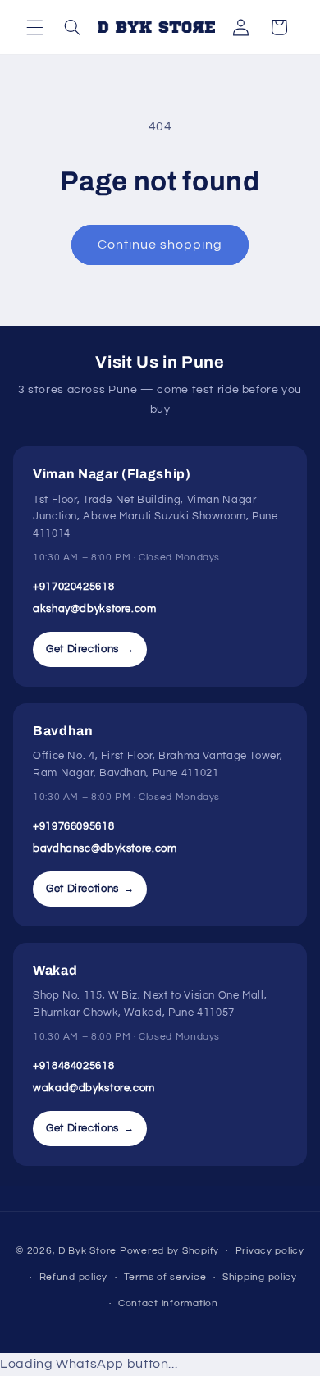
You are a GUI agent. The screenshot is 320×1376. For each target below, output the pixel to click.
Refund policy (73, 1277)
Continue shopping (160, 244)
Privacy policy (269, 1250)
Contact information (168, 1303)
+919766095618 (73, 826)
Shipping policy (259, 1277)
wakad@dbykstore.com (94, 1088)
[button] (34, 27)
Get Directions (90, 649)
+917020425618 (73, 586)
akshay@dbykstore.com (95, 609)
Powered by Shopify (169, 1250)
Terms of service (165, 1277)
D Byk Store (89, 1250)
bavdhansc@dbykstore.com (105, 848)
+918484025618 (73, 1066)
